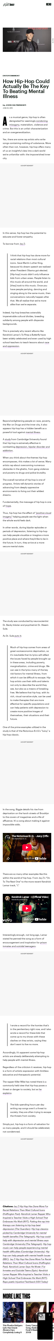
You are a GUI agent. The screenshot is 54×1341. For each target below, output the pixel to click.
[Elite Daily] (9, 4)
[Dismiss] (49, 1315)
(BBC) (6, 1259)
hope (8, 505)
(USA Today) (41, 1281)
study (8, 439)
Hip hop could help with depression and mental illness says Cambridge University (27, 1240)
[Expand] (40, 1315)
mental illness (33, 432)
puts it (18, 635)
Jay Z (22, 243)
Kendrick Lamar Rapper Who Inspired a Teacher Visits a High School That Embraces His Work (26, 1218)
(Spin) (34, 1270)
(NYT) (26, 1221)
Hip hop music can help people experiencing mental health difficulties (27, 1248)
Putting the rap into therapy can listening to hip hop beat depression (26, 1225)
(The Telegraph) (26, 1236)
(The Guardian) (22, 1229)
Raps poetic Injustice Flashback (19, 1281)
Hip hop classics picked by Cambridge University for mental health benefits (25, 1233)
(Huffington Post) (11, 1214)
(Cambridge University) (32, 1251)
